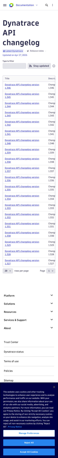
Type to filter (8, 61)
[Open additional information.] (53, 66)
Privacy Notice (15, 427)
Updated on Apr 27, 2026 (15, 55)
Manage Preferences (29, 433)
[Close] (54, 387)
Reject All (29, 443)
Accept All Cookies (29, 452)
